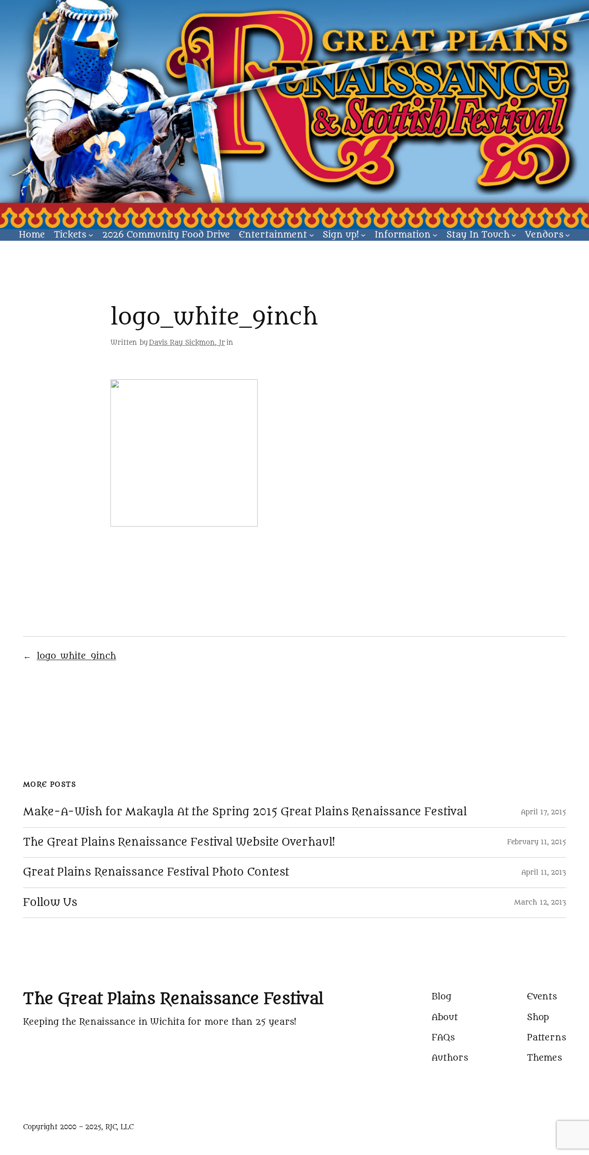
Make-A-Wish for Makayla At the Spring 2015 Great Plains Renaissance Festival (244, 812)
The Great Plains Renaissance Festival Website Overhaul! (179, 842)
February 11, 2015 (536, 842)
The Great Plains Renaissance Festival (173, 999)
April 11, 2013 (543, 872)
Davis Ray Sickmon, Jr (187, 343)
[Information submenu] (435, 235)
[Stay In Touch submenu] (513, 235)
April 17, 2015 (543, 812)
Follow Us (50, 902)
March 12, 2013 (540, 902)
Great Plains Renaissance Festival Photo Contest (156, 872)
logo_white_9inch (76, 656)
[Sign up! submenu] (363, 235)
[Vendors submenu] (567, 235)
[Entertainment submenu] (311, 235)
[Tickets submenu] (90, 235)
